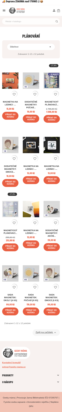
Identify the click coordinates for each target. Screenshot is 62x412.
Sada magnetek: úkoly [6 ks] (10, 298)
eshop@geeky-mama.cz (14, 367)
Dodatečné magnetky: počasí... (31, 105)
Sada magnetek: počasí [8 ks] (31, 298)
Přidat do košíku (10, 115)
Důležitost (31, 47)
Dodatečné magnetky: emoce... (10, 169)
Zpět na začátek (46, 332)
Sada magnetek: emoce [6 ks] (52, 298)
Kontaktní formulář (11, 362)
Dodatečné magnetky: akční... (51, 233)
